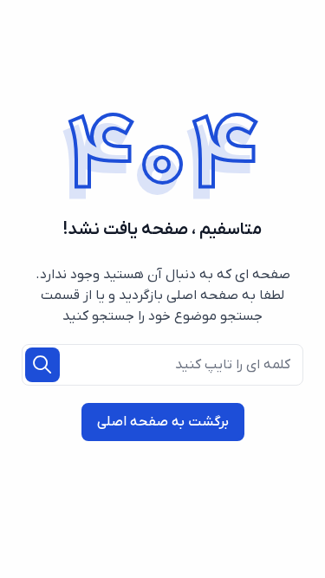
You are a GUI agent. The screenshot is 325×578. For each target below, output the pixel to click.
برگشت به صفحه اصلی (163, 422)
